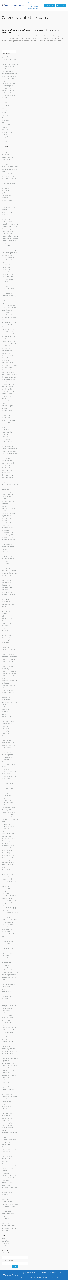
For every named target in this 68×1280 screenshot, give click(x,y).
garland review (6, 568)
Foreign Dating (6, 530)
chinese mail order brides (9, 375)
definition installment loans (9, 449)
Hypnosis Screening (32, 9)
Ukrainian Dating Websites (9, 1166)
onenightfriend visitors (8, 845)
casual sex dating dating (9, 343)
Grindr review (6, 599)
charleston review (7, 351)
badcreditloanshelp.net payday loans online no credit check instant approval (10, 226)
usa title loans (6, 1185)
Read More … (10, 43)
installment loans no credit (9, 673)
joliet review (5, 704)
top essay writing (6, 1151)
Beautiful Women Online (9, 241)
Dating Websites (6, 439)
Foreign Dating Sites (7, 532)
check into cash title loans (9, 365)
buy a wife (5, 303)
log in (3, 736)
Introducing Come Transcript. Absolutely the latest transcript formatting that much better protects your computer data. (9, 93)
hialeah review (6, 616)
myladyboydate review (8, 812)
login (3, 738)
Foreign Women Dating (8, 540)
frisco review (5, 563)
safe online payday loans (9, 975)
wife (3, 1209)
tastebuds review (7, 1118)
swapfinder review (7, 1101)
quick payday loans (7, 948)
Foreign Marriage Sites (8, 537)
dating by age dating (7, 432)
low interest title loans (8, 745)
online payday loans (7, 860)
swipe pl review (6, 1106)
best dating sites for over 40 (10, 248)
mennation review (7, 786)
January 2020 (5, 137)
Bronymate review (7, 293)
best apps (4, 243)
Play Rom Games (7, 929)
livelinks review (6, 726)
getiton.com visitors (7, 578)
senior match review (8, 1003)
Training (36, 7)
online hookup (6, 853)
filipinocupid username (8, 501)
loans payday (5, 728)
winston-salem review (8, 1214)
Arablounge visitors (7, 195)
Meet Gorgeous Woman (9, 771)
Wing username (6, 1211)
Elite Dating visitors (7, 475)
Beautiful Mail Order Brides (10, 236)
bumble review (6, 300)
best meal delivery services (9, 257)
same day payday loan (8, 982)
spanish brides (6, 1046)
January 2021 (5, 122)
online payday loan (7, 857)
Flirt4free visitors (6, 518)
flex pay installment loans (9, 513)
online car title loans (7, 848)
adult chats (5, 152)
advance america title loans (10, 167)
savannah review (6, 996)
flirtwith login (5, 520)
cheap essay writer (7, 363)
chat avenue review (7, 355)
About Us (29, 7)
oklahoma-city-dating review (10, 841)
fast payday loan (6, 496)
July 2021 (4, 108)
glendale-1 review (7, 587)
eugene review (6, 487)
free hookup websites (8, 547)
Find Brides (5, 506)
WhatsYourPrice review (8, 1206)
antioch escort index (8, 186)
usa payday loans (7, 1183)
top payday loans (7, 1156)
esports (4, 482)
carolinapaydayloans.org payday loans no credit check (9, 324)
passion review (6, 872)
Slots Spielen (5, 1039)
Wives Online (5, 1218)
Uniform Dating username (9, 1175)
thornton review (6, 1142)
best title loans (6, 269)
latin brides (5, 714)
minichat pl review (7, 800)
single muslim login (7, 1022)
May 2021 (4, 113)
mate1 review (6, 769)
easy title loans (6, 465)
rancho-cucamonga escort (9, 951)
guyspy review (6, 609)
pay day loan (5, 877)
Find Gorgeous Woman (8, 508)
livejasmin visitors (7, 724)
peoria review (6, 917)
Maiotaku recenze (7, 757)
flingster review (6, 516)
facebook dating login (8, 492)
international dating (7, 690)
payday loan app (6, 888)
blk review (5, 281)
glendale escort (6, 583)
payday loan (5, 886)
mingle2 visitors (6, 798)
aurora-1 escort (6, 214)
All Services (61, 5)
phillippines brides (7, 922)
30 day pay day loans (8, 150)
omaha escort (6, 843)
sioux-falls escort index (8, 1030)
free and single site (7, 544)
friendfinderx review (8, 559)
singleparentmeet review (9, 1027)
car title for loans (6, 312)
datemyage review (7, 425)
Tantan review (6, 1116)
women (4, 1221)
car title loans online (7, 315)
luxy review (5, 750)
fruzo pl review (6, 566)
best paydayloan (6, 267)
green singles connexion (9, 594)
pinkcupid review (7, 927)
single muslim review (8, 1025)
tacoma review (6, 1108)
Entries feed (5, 1241)
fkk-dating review (7, 511)
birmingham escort (7, 274)
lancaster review (6, 712)
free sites (4, 549)
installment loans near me (9, 671)
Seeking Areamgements (9, 1001)
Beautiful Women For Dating (10, 238)
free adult (4, 542)
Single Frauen (6, 1020)
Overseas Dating (6, 869)
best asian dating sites (8, 245)
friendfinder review (7, 554)
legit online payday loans (9, 721)
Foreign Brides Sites (7, 528)
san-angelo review (7, 991)
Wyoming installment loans (9, 1228)
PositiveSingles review (8, 932)
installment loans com (8, 654)
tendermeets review (8, 1120)
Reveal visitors (6, 958)
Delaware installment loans (9, 451)
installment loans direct (8, 659)
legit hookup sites (7, 719)
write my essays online (8, 1226)
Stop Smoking (31, 3)
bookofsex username (8, 291)
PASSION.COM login (7, 874)
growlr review (6, 602)
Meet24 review (6, 779)
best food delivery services (9, 250)
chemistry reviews (7, 367)
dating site (5, 434)
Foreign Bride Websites (8, 523)
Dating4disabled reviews (9, 446)
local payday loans (7, 731)
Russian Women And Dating (10, 972)
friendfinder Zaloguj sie (8, 556)
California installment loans (9, 305)
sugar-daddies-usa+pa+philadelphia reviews (8, 1089)
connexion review (7, 410)
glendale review (6, 585)
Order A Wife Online (8, 865)
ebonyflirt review (6, 468)
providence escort (7, 939)
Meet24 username (7, 781)
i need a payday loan (8, 637)
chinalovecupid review (8, 370)
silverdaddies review (8, 1015)
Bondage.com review (8, 288)
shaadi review (6, 1010)
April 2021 (5, 115)
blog (3, 284)
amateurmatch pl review (9, 174)
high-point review (7, 618)
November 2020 (6, 127)
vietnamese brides (7, 1197)
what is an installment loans (10, 1204)
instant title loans (7, 688)
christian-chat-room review (9, 377)
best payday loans (7, 265)
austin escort (5, 217)
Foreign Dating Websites (9, 535)
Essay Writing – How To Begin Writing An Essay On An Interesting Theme (9, 83)
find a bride (5, 504)
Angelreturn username (8, 183)
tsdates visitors (6, 1161)
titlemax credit (6, 1147)
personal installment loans (9, 920)
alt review (4, 171)
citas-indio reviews (7, 382)
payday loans (5, 893)
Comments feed (6, 1243)
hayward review (6, 614)
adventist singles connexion (10, 169)
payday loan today (7, 891)
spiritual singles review (8, 1049)
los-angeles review (7, 740)
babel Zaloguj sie (7, 222)
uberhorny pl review (8, 1163)
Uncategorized (6, 1173)
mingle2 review (6, 795)
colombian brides (7, 389)
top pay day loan (6, 1154)
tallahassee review (7, 1113)
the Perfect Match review (9, 1140)
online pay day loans (8, 855)
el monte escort (6, 473)
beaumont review (7, 234)
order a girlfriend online (9, 862)
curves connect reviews (8, 420)
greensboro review (7, 597)
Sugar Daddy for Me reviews (10, 1051)
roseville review (6, 967)
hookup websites (7, 635)
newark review (6, 824)
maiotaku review (6, 759)
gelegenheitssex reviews (9, 571)
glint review (5, 590)
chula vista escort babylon (9, 379)
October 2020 (6, 130)
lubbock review (6, 747)
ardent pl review (6, 198)
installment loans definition (9, 657)
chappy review (6, 348)
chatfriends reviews (7, 358)
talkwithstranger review (8, 1111)
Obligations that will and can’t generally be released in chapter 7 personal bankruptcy (31, 31)
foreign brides (6, 525)
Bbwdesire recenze (7, 231)
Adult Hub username (8, 159)
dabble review (6, 422)
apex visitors (5, 190)
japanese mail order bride (9, 702)
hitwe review (5, 626)
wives (3, 1216)
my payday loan (6, 810)
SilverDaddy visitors (7, 1018)
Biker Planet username (8, 272)
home (3, 628)
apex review (5, 188)
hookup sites (5, 630)
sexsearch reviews (7, 1008)
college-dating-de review (9, 387)
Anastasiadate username (9, 181)
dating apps (5, 430)
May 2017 (4, 139)
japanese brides (6, 700)
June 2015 (5, 142)
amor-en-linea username (9, 178)
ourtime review (6, 867)
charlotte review (6, 353)
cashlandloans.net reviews (9, 341)
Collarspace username (8, 384)
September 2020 (7, 132)
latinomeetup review (8, 716)
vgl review (4, 1190)
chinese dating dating (8, 372)
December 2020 (6, 125)
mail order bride (6, 752)
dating (3, 427)
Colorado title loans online (9, 391)
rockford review (6, 965)
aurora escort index (7, 212)
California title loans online (9, 308)
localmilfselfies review (8, 733)
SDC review (5, 998)
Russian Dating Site (7, 970)
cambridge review (7, 310)
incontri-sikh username (8, 649)
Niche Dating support (8, 826)
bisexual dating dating (8, 277)
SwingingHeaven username (10, 1104)
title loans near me (7, 1144)
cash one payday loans (8, 336)
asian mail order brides (8, 205)
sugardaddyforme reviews (9, 1096)
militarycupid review (8, 793)
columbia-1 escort (7, 394)
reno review (5, 955)
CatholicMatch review (8, 346)
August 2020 (5, 134)
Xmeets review (6, 1230)
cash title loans (6, 339)
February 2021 (6, 120)
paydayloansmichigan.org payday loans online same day (9, 903)
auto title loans (6, 219)
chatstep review (6, 360)
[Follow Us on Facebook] (7, 1275)
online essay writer (7, 850)
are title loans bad (7, 200)
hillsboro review (6, 621)
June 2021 (5, 110)
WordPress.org (6, 1246)
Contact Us (49, 5)
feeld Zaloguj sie (6, 499)
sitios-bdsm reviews (7, 1037)
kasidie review (6, 707)
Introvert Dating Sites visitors (10, 693)
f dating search (6, 489)
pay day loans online (8, 879)
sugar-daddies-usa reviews (9, 1065)
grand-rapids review (7, 592)
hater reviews (6, 611)
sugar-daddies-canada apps (10, 1058)
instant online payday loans (9, 685)
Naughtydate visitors (8, 817)
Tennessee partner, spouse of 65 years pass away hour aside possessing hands (9, 76)
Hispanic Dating (6, 623)
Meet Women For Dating (9, 776)
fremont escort (6, 551)
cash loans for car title (8, 334)
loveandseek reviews (8, 743)
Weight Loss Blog (7, 1202)
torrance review (6, 1159)
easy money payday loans (9, 463)
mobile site (5, 805)
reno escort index (7, 953)
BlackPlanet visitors (7, 279)
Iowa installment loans (8, 695)
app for (4, 193)
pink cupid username (8, 924)
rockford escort (6, 963)
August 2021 (5, 106)
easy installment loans (8, 461)
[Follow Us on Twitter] (15, 1275)
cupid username (6, 418)
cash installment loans (8, 331)
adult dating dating (7, 157)
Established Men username (10, 484)
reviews (4, 960)
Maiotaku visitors (6, 762)
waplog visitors (6, 1199)
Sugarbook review (7, 1094)
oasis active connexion (8, 834)
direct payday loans (7, 458)
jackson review (6, 697)
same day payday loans (8, 984)
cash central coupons (8, 329)
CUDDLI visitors (6, 415)
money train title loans (8, 807)
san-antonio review (7, 994)
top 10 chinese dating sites (9, 1149)
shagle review (6, 1013)
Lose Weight (30, 5)
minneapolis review (7, 802)
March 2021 (5, 118)
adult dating (5, 155)
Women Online (6, 1223)
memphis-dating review (9, 783)
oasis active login (6, 836)
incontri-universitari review (9, 652)
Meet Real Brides (7, 774)
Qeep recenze (6, 946)
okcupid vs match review (9, 838)
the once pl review (7, 1137)
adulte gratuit (5, 164)
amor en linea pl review (8, 176)
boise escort (5, 286)
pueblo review (6, 943)
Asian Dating (5, 202)
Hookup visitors (6, 633)
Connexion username (8, 413)
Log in (3, 1239)
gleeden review (6, 580)
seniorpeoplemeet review (9, 1006)
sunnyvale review (7, 1099)
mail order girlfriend (8, 755)
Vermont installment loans (9, 1187)
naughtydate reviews (8, 814)
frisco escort (5, 561)
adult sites (5, 162)
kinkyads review (6, 709)
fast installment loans (8, 494)
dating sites (5, 437)
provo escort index (7, 941)
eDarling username (7, 470)
